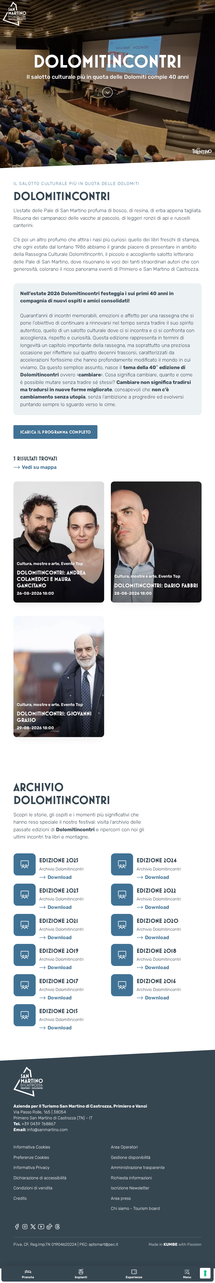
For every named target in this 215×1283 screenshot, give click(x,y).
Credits (20, 1198)
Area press (121, 1198)
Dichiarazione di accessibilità (39, 1177)
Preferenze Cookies (31, 1157)
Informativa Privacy (31, 1167)
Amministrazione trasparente (138, 1167)
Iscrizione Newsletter (130, 1188)
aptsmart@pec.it (103, 1244)
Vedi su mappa (39, 467)
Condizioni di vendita (32, 1188)
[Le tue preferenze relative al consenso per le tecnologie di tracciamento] (205, 1273)
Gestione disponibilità (130, 1157)
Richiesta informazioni (131, 1177)
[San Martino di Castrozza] (14, 14)
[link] (28, 1274)
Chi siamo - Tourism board (135, 1208)
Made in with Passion (175, 1244)
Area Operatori (124, 1147)
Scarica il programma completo (55, 432)
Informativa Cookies (31, 1147)
